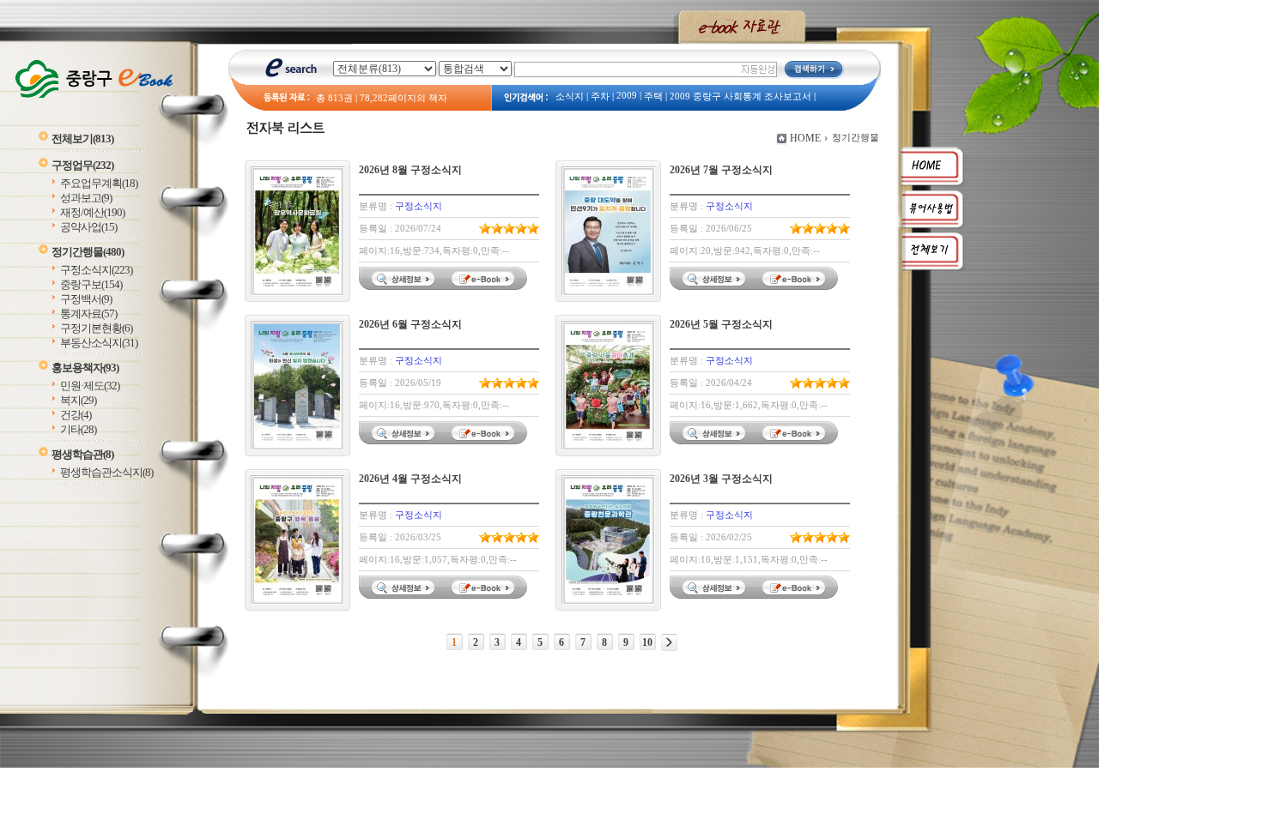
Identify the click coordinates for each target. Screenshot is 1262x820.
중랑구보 (91, 284)
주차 (600, 96)
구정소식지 (96, 269)
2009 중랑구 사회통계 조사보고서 (740, 96)
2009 (626, 95)
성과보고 (86, 197)
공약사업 (88, 226)
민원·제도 (89, 385)
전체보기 (82, 138)
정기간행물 (88, 251)
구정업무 (82, 165)
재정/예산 (92, 212)
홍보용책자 (85, 367)
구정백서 (86, 298)
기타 (78, 429)
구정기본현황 (96, 328)
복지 (78, 400)
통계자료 (88, 313)
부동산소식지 (98, 342)
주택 (653, 96)
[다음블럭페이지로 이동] (669, 642)
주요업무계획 (98, 183)
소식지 (569, 96)
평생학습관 (82, 454)
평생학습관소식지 (106, 472)
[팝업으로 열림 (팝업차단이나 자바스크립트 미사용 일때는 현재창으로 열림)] (485, 286)
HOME (805, 138)
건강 (75, 414)
